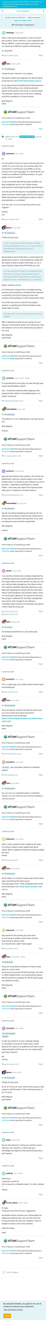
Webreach (11, 874)
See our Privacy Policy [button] (13, 1310)
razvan (9, 627)
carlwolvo (11, 508)
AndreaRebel (10, 1033)
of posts (22, 11)
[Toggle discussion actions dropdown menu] (43, 11)
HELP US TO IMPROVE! (10, 122)
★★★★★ (6, 124)
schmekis (10, 414)
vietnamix (11, 233)
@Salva (5, 1036)
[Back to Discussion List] (2, 11)
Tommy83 (11, 1078)
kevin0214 (11, 705)
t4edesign (11, 69)
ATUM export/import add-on (29, 81)
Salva (7, 767)
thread (18, 285)
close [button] (7, 1316)
